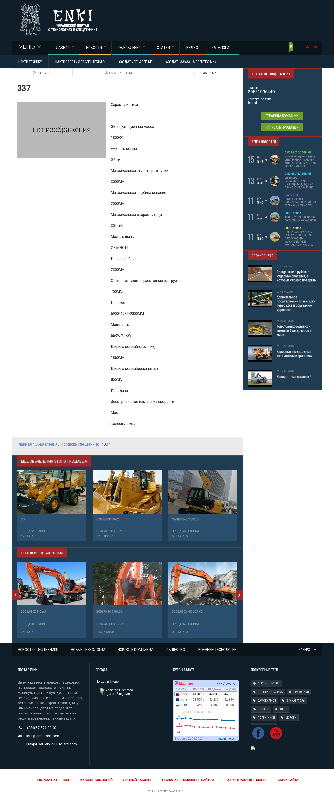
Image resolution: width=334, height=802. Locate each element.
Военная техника (270, 692)
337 (23, 519)
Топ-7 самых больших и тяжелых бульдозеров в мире (294, 330)
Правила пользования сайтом (188, 780)
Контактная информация (246, 780)
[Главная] (58, 5)
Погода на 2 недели (115, 694)
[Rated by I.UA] (253, 748)
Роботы (263, 709)
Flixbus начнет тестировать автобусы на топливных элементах (300, 202)
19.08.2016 (287, 346)
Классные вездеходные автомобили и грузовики (294, 354)
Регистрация (291, 46)
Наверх (305, 650)
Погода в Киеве (107, 681)
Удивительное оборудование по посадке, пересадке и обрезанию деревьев (296, 303)
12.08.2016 (287, 371)
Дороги (291, 717)
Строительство (269, 683)
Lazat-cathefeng (121, 73)
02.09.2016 (287, 321)
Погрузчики (266, 717)
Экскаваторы (296, 700)
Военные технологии (217, 650)
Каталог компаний (96, 780)
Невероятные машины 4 (294, 377)
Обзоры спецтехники (298, 152)
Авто (283, 709)
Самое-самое (267, 700)
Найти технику (30, 62)
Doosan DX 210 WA (33, 611)
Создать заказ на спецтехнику (191, 62)
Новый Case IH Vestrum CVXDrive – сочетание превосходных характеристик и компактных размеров (299, 238)
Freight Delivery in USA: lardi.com (51, 744)
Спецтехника (293, 213)
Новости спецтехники (38, 650)
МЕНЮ (26, 47)
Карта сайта (288, 780)
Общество (175, 650)
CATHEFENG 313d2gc (186, 519)
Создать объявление (136, 62)
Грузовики (301, 692)
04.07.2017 (287, 266)
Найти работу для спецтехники (80, 62)
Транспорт (291, 195)
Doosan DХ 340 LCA (109, 611)
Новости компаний (135, 650)
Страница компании (282, 116)
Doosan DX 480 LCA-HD (187, 611)
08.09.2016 (287, 291)
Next (239, 595)
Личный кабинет (137, 780)
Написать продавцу (282, 127)
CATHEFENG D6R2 (107, 519)
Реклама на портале (53, 780)
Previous (15, 595)
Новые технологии (88, 650)
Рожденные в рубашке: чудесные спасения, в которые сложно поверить (296, 276)
